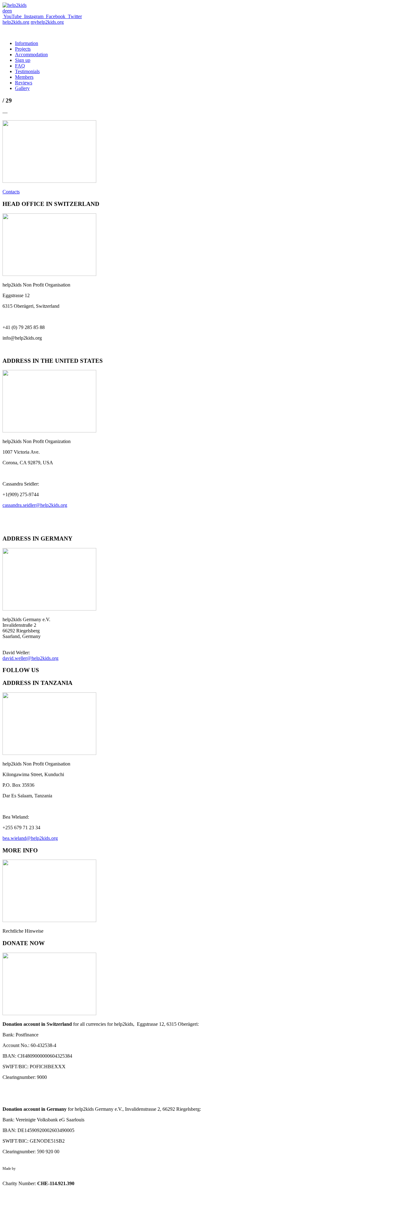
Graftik (22, 1168)
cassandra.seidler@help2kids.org (34, 505)
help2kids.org (15, 22)
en (9, 10)
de (4, 10)
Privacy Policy (13, 1177)
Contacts (11, 191)
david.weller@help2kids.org (30, 658)
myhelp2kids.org (47, 22)
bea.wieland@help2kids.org (30, 838)
